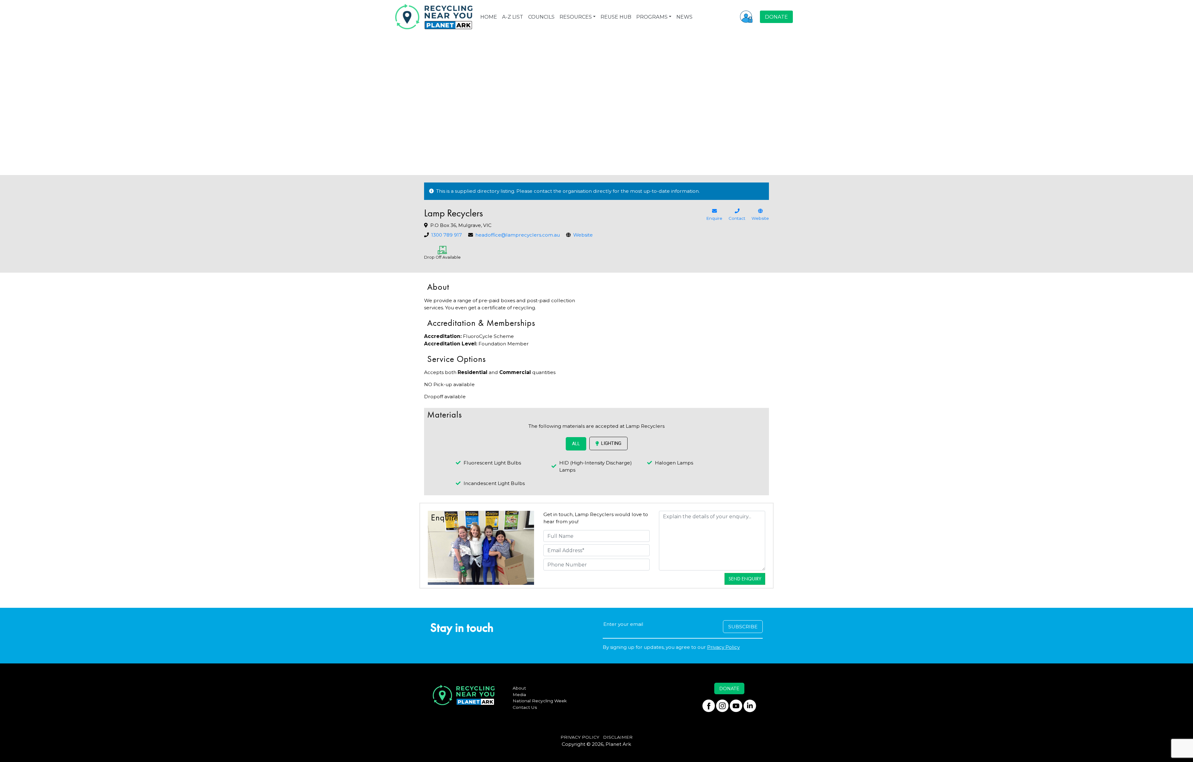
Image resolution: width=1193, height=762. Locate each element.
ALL (576, 443)
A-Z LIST (512, 17)
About (519, 688)
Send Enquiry (745, 578)
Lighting (611, 443)
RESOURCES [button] (576, 17)
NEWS (684, 17)
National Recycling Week (540, 700)
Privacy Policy (723, 647)
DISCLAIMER (618, 737)
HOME (488, 17)
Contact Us (525, 707)
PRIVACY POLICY (579, 737)
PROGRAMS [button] (652, 17)
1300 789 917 (446, 235)
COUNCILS (541, 17)
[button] (746, 16)
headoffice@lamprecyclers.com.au (517, 235)
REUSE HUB (616, 17)
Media (519, 694)
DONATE (776, 17)
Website (583, 235)
